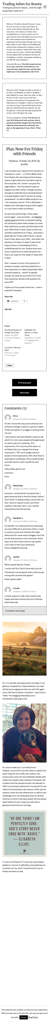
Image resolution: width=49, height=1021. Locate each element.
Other (9, 365)
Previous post (24, 382)
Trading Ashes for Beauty (22, 4)
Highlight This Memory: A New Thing (31, 332)
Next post (24, 392)
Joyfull (16, 557)
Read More (33, 1017)
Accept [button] (23, 1017)
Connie (16, 588)
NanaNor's (18, 518)
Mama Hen (18, 485)
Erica (15, 415)
